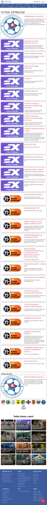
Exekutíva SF (35, 473)
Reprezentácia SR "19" (6, 477)
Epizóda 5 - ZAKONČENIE (38, 497)
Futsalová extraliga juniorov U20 (24, 477)
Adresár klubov (36, 475)
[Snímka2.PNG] (23, 402)
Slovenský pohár (21, 475)
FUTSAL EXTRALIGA (11, 9)
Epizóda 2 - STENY (36, 492)
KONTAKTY (3, 6)
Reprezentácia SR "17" (6, 478)
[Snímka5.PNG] (8, 402)
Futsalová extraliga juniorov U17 (24, 478)
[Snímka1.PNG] (28, 402)
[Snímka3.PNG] (3, 402)
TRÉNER (29, 6)
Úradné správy (36, 478)
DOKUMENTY (27, 4)
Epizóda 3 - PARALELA (37, 494)
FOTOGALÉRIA (10, 6)
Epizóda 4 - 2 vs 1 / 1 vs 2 (38, 496)
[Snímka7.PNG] (18, 402)
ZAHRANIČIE (34, 4)
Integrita (34, 483)
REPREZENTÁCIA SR (5, 4)
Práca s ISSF (35, 480)
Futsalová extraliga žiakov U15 (24, 480)
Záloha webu (5, 500)
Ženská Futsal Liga (21, 481)
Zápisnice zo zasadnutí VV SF (8, 499)
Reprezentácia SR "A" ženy (7, 481)
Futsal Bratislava (21, 483)
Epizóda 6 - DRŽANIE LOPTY (38, 499)
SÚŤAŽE (12, 4)
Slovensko (34, 6)
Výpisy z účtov (5, 502)
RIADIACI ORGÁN (19, 4)
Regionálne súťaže (21, 486)
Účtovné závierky (5, 497)
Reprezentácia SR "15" (6, 480)
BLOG (16, 6)
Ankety (34, 481)
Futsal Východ (20, 484)
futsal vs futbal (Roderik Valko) (23, 491)
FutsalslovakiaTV (42, 4)
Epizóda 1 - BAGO (36, 491)
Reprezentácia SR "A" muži (7, 473)
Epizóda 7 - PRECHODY (37, 500)
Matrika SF (35, 477)
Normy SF (4, 494)
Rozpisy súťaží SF (5, 492)
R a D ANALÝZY (22, 6)
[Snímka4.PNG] (13, 402)
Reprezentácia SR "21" (6, 475)
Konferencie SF (5, 496)
